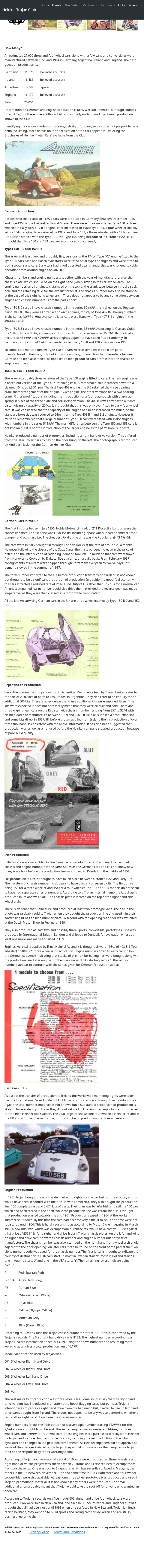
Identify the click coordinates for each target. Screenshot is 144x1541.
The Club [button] (71, 5)
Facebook (135, 5)
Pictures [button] (106, 5)
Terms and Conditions (69, 1532)
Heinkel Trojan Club (19, 9)
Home (44, 5)
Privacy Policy (39, 1532)
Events (57, 5)
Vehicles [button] (89, 5)
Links (121, 5)
